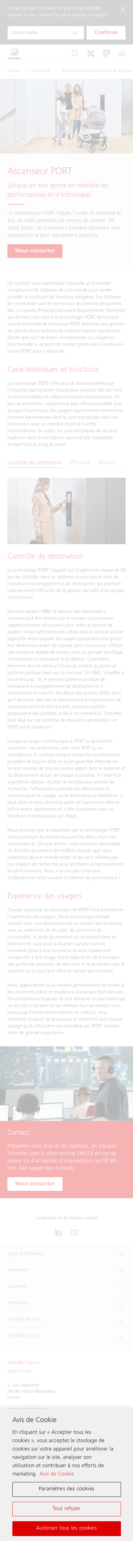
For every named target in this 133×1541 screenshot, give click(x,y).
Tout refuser (66, 1509)
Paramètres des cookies (66, 1489)
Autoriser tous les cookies (66, 1528)
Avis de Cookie (57, 1474)
